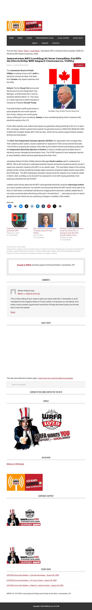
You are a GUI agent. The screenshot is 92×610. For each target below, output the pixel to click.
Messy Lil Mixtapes (15, 463)
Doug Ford (50, 249)
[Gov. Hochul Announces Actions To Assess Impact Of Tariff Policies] (45, 220)
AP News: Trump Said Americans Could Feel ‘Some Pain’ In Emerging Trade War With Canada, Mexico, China (71, 231)
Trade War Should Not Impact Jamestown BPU (17, 229)
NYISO (17, 253)
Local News (20, 247)
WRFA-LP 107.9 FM (46, 8)
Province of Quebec (43, 253)
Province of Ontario (27, 253)
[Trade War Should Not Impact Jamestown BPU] (19, 220)
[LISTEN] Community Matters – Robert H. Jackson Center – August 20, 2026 (35, 585)
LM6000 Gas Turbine (49, 251)
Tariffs (54, 253)
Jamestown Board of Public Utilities (27, 251)
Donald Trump (40, 249)
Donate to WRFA (24, 265)
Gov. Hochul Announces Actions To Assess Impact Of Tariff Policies (44, 230)
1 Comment (79, 65)
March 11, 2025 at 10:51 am (29, 293)
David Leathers (28, 249)
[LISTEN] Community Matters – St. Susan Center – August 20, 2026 (32, 580)
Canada (19, 249)
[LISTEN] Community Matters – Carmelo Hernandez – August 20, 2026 (33, 575)
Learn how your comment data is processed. (55, 378)
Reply (13, 312)
